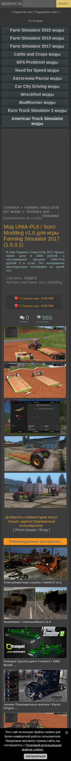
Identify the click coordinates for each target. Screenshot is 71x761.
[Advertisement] (35, 167)
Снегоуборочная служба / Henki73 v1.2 (33, 582)
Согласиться (35, 756)
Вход (43, 530)
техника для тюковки (42, 214)
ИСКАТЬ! (64, 3)
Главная (11, 207)
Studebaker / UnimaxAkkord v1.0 (27, 622)
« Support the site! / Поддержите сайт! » (35, 12)
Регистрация (25, 530)
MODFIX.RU (12, 3)
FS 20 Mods (35, 20)
